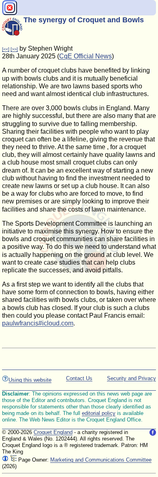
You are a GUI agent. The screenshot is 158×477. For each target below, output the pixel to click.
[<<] (5, 49)
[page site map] (13, 460)
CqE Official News (85, 56)
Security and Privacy (131, 378)
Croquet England (53, 432)
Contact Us (79, 378)
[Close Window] (9, 7)
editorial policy (98, 413)
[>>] (14, 49)
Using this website (30, 380)
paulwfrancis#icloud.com (37, 323)
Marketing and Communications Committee (101, 460)
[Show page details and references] (5, 460)
